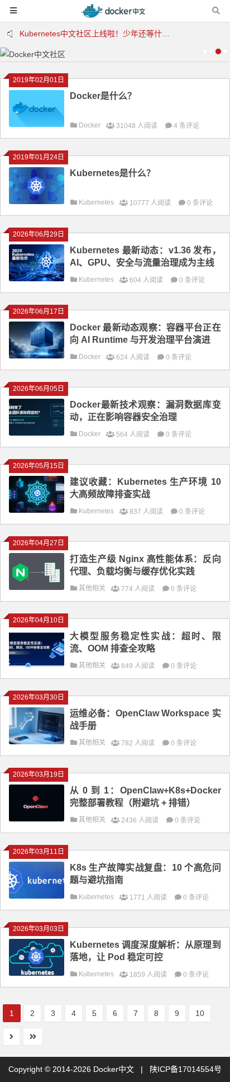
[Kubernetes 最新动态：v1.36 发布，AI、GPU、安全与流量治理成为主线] (36, 278)
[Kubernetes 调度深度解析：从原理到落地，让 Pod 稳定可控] (36, 972)
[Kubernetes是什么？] (36, 201)
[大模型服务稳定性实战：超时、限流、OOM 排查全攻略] (36, 664)
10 (199, 1013)
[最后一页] (33, 1037)
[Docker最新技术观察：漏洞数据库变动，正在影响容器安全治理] (36, 432)
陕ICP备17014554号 (186, 1069)
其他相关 (92, 588)
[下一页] (11, 1037)
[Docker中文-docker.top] (115, 16)
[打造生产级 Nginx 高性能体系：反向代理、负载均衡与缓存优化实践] (36, 587)
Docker (89, 125)
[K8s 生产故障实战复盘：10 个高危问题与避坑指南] (36, 895)
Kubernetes (96, 202)
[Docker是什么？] (36, 124)
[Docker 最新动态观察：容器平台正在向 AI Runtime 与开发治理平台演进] (36, 355)
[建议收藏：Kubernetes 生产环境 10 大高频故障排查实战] (36, 509)
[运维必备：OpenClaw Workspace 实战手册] (36, 741)
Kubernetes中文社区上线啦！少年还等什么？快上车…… (118, 33)
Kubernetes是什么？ (112, 173)
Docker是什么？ (103, 96)
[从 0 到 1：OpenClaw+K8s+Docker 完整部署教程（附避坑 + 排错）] (36, 818)
